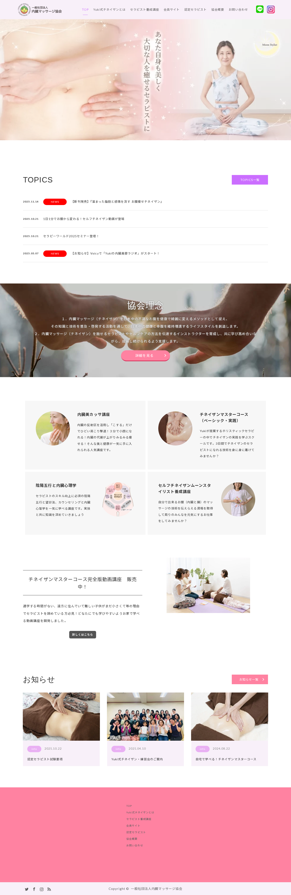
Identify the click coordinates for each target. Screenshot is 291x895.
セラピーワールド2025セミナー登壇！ (71, 236)
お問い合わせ (238, 9)
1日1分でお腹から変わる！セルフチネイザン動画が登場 (83, 219)
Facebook (33, 888)
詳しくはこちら (82, 634)
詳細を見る (144, 356)
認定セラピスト (195, 9)
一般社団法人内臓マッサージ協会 (156, 889)
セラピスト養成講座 (144, 9)
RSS (48, 888)
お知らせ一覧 (249, 679)
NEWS (55, 201)
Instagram (41, 888)
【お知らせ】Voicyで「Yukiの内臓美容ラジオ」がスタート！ (115, 253)
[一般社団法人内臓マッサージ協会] (62, 9)
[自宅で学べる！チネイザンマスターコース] (229, 717)
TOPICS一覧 (249, 180)
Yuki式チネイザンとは (109, 9)
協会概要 (217, 9)
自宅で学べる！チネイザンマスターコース (226, 759)
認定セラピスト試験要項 (45, 759)
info (34, 748)
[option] (145, 79)
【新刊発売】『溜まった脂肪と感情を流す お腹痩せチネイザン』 (117, 201)
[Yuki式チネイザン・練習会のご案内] (145, 717)
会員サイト (172, 9)
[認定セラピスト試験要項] (61, 717)
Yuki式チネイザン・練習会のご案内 (137, 759)
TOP (85, 9)
